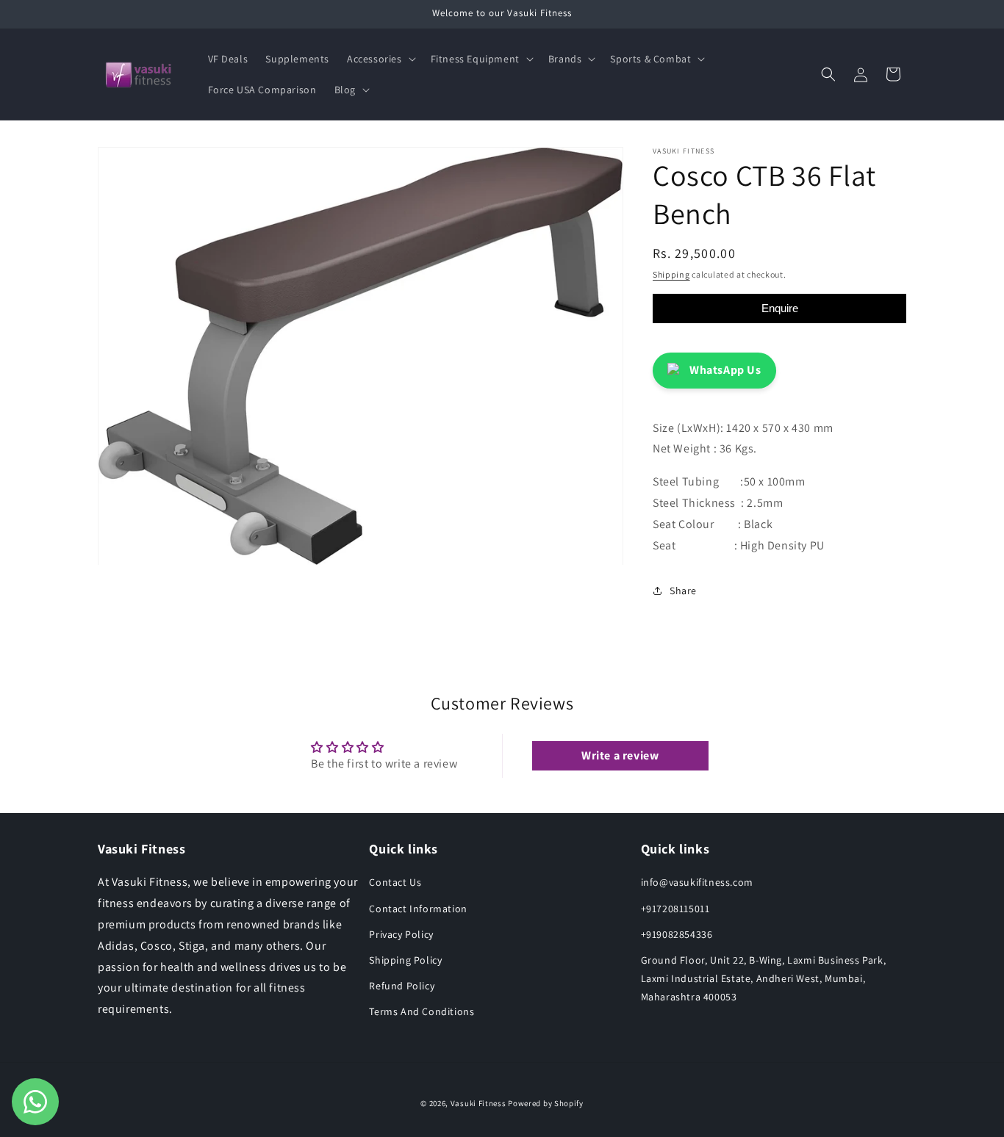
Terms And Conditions (421, 1011)
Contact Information (418, 908)
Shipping (671, 274)
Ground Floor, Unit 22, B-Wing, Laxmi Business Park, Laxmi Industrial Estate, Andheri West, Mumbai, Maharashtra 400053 (763, 978)
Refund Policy (401, 985)
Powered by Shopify (546, 1103)
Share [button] (683, 590)
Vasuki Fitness (478, 1103)
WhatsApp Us (725, 370)
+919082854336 (677, 934)
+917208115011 (675, 908)
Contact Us (395, 882)
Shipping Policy (405, 960)
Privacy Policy (401, 934)
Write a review (620, 755)
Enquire (779, 308)
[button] (380, 58)
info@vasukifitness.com (697, 882)
